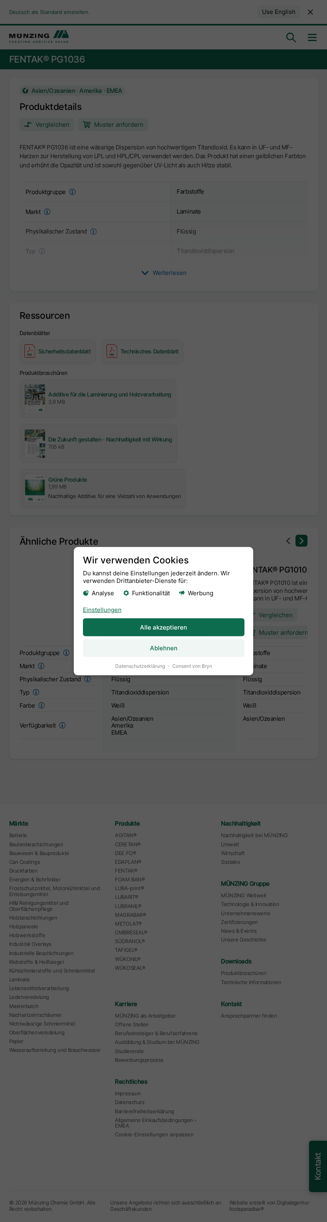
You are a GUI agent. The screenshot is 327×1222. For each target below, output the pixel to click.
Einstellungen (102, 610)
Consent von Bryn (192, 666)
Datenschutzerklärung (140, 666)
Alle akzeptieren (163, 627)
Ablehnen (163, 648)
